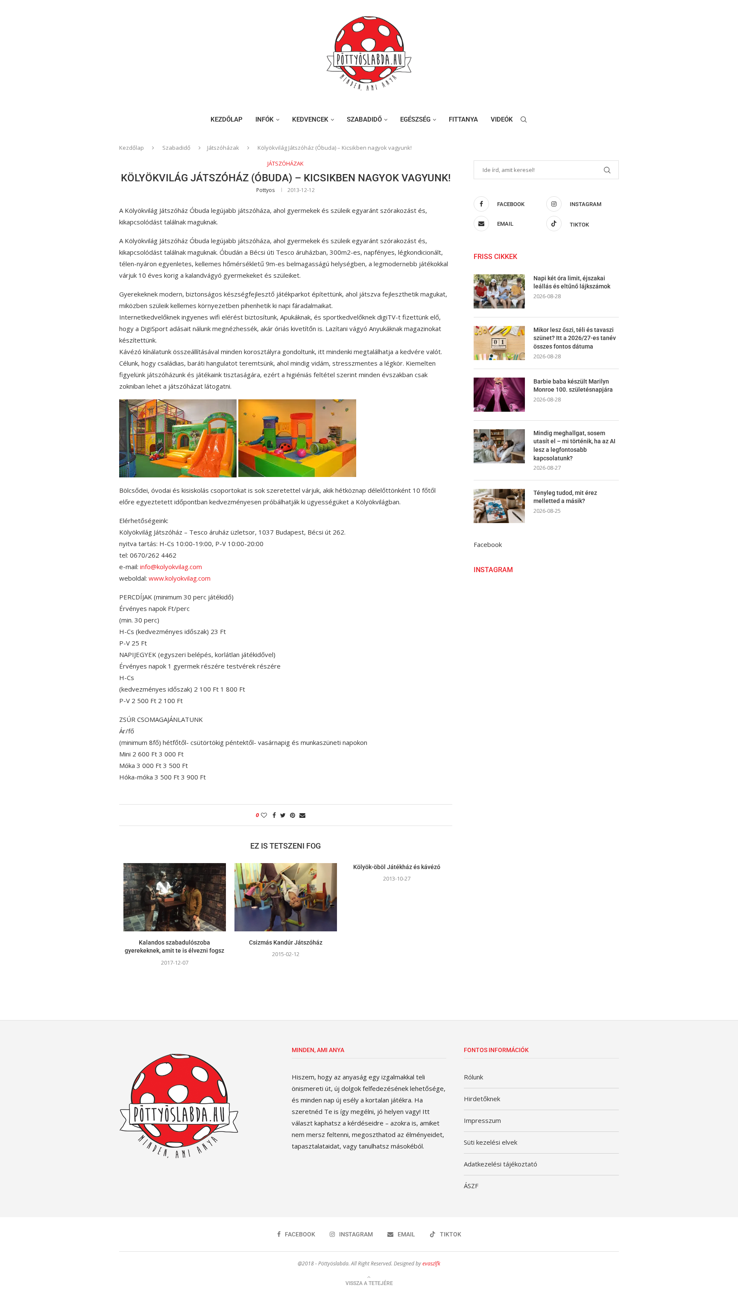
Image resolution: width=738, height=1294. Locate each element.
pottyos (265, 190)
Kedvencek (310, 119)
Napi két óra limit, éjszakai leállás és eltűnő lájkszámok (571, 282)
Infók (264, 119)
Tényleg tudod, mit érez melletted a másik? (565, 497)
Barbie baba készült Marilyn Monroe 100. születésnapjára (573, 385)
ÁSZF (471, 1185)
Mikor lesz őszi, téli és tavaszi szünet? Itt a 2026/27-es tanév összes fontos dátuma (574, 338)
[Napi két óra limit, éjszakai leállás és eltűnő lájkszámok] (499, 291)
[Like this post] (264, 815)
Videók (502, 119)
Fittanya (463, 119)
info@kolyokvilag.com (171, 566)
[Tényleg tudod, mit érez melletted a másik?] (499, 506)
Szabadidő (364, 119)
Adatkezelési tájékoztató (500, 1164)
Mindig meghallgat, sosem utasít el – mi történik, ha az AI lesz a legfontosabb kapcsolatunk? (574, 446)
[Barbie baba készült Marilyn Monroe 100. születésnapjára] (499, 395)
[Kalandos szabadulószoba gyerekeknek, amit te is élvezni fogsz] (174, 897)
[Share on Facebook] (274, 815)
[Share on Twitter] (283, 815)
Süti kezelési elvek (490, 1142)
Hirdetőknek (482, 1098)
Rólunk (473, 1077)
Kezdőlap (227, 119)
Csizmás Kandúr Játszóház (285, 942)
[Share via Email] (302, 815)
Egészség (415, 119)
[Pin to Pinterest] (292, 815)
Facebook (488, 544)
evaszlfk (431, 1263)
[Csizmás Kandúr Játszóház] (285, 897)
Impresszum (482, 1120)
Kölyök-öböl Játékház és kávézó (396, 867)
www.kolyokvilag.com (180, 578)
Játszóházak (223, 147)
